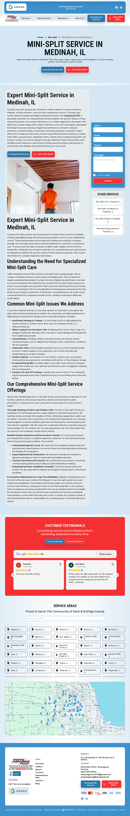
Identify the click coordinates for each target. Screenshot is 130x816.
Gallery (39, 766)
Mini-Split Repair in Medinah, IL (108, 220)
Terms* (107, 175)
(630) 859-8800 (88, 772)
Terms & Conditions (94, 810)
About (38, 769)
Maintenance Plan (41, 776)
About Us (79, 18)
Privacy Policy (81, 810)
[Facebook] (116, 7)
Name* (97, 125)
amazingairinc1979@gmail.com (96, 774)
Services (39, 763)
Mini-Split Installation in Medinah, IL (108, 210)
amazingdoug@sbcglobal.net (95, 777)
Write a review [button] (105, 554)
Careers (39, 780)
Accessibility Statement (110, 810)
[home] (11, 18)
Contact (39, 772)
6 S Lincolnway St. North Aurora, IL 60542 (97, 758)
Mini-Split (52, 37)
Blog (37, 783)
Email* (97, 135)
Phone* (97, 145)
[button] (27, 18)
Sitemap (122, 810)
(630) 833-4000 (71, 9)
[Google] (121, 7)
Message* (99, 155)
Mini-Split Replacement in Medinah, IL (108, 230)
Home (40, 37)
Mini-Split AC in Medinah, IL (108, 201)
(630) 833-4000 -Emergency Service (95, 768)
